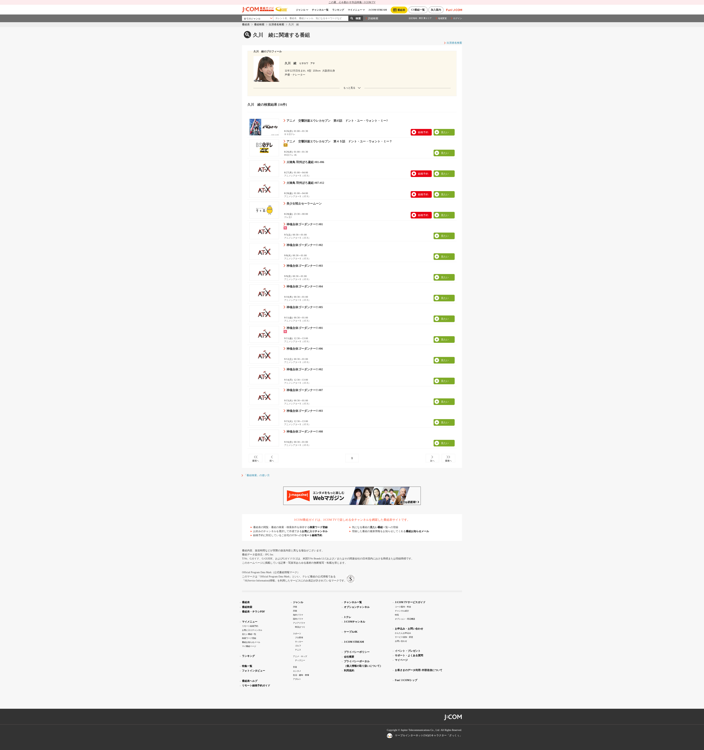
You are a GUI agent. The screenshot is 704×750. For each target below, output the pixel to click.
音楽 (295, 667)
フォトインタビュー (253, 670)
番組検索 (259, 24)
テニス (298, 650)
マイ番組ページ (249, 646)
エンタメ (297, 671)
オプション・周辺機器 (405, 619)
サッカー (299, 641)
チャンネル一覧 (320, 9)
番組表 (246, 24)
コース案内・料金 (403, 607)
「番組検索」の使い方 (257, 475)
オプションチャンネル (357, 607)
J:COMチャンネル (354, 621)
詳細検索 (373, 18)
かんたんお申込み (403, 633)
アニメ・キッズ (300, 656)
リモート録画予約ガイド (256, 685)
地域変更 (442, 18)
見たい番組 (376, 527)
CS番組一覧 (418, 9)
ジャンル (300, 9)
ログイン (457, 18)
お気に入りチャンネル (315, 531)
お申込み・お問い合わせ (409, 628)
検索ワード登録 (319, 527)
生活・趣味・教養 (301, 675)
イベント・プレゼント (408, 650)
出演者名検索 (276, 24)
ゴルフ (298, 646)
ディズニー (300, 660)
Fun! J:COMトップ (406, 680)
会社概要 (349, 656)
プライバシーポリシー (357, 652)
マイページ (401, 660)
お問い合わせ (401, 641)
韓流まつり (300, 627)
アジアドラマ (299, 623)
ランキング (338, 9)
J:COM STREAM (377, 9)
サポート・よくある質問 (409, 655)
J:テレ (347, 617)
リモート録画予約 (312, 535)
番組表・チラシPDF (253, 611)
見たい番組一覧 (249, 634)
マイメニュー (355, 9)
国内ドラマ (298, 619)
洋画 (295, 607)
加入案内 (436, 9)
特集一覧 (247, 666)
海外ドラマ (298, 615)
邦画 (295, 611)
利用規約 (349, 670)
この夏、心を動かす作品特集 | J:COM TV (352, 2)
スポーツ (297, 633)
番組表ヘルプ (249, 681)
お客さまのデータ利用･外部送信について (418, 670)
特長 (397, 615)
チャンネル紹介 (402, 611)
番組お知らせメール (417, 531)
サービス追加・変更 (404, 637)
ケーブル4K (351, 631)
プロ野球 (299, 637)
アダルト (297, 679)
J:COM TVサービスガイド (410, 602)
